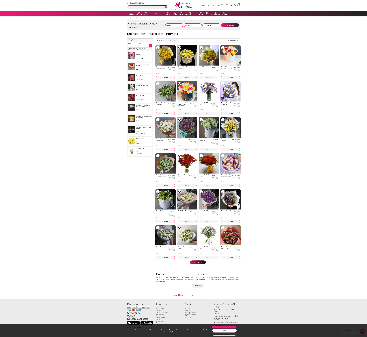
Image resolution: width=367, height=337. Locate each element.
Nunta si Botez (215, 14)
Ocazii (175, 14)
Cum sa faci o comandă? (163, 312)
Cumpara (165, 77)
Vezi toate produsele (191, 312)
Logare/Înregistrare (190, 314)
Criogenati (131, 14)
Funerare (224, 14)
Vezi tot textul (197, 285)
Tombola (187, 307)
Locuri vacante (160, 321)
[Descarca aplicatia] (133, 323)
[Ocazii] (175, 13)
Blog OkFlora (160, 307)
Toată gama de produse (163, 323)
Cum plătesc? (160, 314)
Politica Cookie (167, 331)
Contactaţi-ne (160, 310)
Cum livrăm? (159, 316)
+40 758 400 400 (202, 5)
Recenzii (187, 310)
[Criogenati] (131, 13)
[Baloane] (201, 13)
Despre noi (159, 319)
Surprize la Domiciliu (156, 14)
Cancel (224, 330)
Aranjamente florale (190, 14)
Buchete (146, 14)
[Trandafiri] (139, 13)
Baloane (200, 14)
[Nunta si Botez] (216, 13)
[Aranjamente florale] (190, 13)
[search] (166, 7)
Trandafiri (139, 14)
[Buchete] (146, 13)
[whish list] (232, 5)
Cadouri (207, 14)
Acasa (128, 18)
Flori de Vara (167, 14)
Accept (224, 327)
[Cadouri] (207, 13)
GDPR (187, 319)
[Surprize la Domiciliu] (156, 13)
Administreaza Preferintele (224, 334)
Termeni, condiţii (160, 317)
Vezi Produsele (230, 25)
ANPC (186, 316)
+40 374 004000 (215, 5)
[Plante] (181, 13)
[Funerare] (224, 13)
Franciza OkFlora (161, 309)
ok (150, 45)
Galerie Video (189, 309)
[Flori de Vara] (168, 13)
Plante (181, 14)
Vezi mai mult (198, 262)
